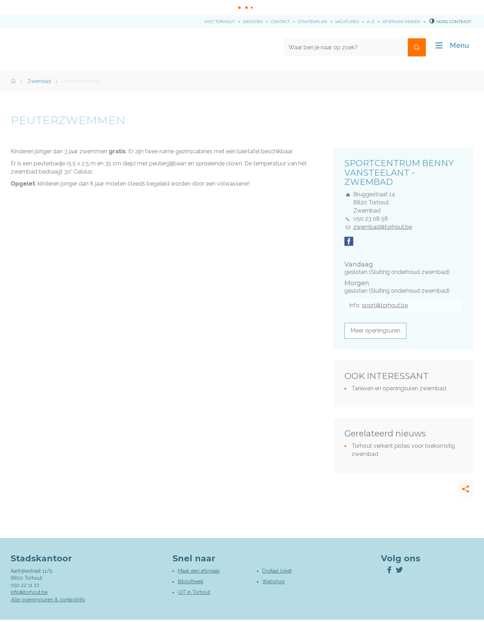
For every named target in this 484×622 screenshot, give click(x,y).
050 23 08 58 (370, 218)
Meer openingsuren (375, 330)
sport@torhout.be (385, 305)
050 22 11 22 (25, 585)
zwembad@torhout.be (382, 227)
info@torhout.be (29, 592)
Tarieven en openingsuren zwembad (398, 388)
